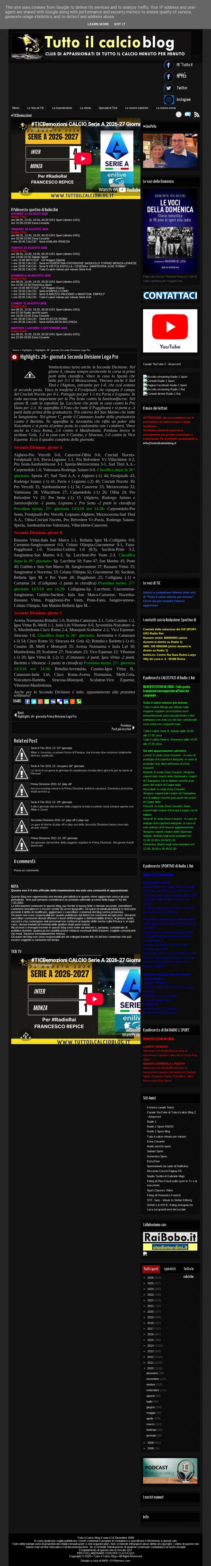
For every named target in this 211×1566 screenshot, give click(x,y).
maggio (151, 1412)
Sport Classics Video (160, 1190)
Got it (120, 24)
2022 (150, 1300)
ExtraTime (153, 1161)
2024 (150, 1288)
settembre (153, 1390)
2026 (150, 1277)
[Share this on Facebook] (27, 701)
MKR (105, 1560)
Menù (15, 107)
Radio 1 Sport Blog (158, 1131)
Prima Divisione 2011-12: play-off (51, 784)
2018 (150, 1322)
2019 (150, 1317)
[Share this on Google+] (40, 701)
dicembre (152, 1373)
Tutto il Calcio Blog (88, 1537)
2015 (150, 1339)
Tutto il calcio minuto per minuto (166, 1136)
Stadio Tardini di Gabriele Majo (165, 1176)
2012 (150, 1356)
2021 (150, 1305)
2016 (150, 1334)
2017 (150, 1328)
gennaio (151, 1435)
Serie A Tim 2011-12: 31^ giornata (51, 748)
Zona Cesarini (155, 1141)
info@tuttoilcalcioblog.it (159, 443)
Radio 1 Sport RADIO (160, 1126)
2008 (150, 1448)
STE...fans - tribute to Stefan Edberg (169, 1200)
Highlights (27, 350)
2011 (150, 1362)
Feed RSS (197, 114)
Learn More (98, 24)
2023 (150, 1294)
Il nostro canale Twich (160, 1107)
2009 (150, 1442)
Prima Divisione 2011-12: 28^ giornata (54, 838)
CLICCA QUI (126, 1553)
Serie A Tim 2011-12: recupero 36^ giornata (57, 766)
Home (16, 350)
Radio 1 (151, 1121)
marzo (150, 1424)
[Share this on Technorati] (78, 701)
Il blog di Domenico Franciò (164, 1195)
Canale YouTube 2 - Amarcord (162, 364)
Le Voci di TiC (35, 107)
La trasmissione (62, 107)
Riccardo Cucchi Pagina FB (164, 1171)
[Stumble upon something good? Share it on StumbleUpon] (46, 701)
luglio (149, 1401)
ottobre (151, 1384)
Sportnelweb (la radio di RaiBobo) (167, 1166)
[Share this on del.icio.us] (59, 701)
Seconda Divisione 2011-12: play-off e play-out (60, 820)
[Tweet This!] (33, 701)
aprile (150, 1418)
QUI (129, 1550)
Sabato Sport (155, 1151)
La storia (85, 107)
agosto (151, 1395)
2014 (150, 1345)
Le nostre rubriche (136, 107)
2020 (150, 1311)
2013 (150, 1351)
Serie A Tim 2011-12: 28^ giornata (51, 802)
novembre (153, 1378)
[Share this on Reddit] (72, 701)
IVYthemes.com (120, 1560)
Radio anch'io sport (159, 1146)
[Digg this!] (53, 701)
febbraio (151, 1429)
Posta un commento (26, 870)
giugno (150, 1407)
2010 (150, 1368)
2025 (150, 1283)
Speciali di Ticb (108, 107)
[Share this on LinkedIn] (66, 701)
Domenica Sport (157, 1156)
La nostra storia (166, 107)
